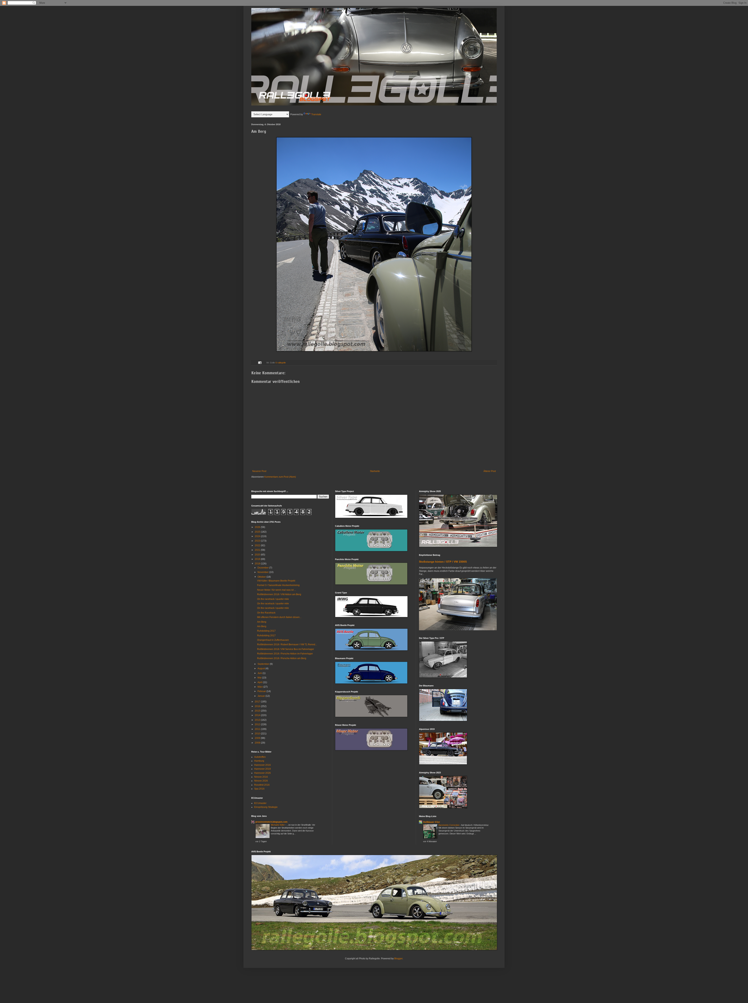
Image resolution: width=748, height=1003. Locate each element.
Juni (260, 673)
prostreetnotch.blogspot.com (271, 822)
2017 (258, 701)
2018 (258, 563)
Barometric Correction (449, 825)
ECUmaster (260, 803)
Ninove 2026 (261, 780)
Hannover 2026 (262, 773)
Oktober (262, 576)
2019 (258, 559)
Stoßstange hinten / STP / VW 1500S (443, 561)
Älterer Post (489, 471)
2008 (258, 742)
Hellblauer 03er (431, 822)
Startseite (375, 471)
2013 (258, 720)
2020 (258, 554)
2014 (258, 715)
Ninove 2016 (261, 776)
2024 (258, 536)
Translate (316, 114)
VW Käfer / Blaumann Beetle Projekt (276, 580)
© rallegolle (280, 362)
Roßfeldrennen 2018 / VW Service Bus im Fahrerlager (285, 649)
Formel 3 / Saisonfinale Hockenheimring (278, 585)
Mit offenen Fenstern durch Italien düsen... (279, 617)
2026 (258, 527)
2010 (258, 733)
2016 (258, 706)
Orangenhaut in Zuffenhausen (273, 640)
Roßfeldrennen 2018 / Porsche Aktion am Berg (281, 658)
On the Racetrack (266, 612)
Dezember (263, 567)
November (263, 572)
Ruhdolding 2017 (266, 630)
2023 (258, 540)
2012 (258, 724)
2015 (258, 710)
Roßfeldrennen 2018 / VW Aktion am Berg (279, 594)
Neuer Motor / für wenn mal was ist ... (276, 590)
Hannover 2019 (262, 769)
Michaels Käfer (278, 825)
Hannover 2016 (262, 765)
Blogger (398, 958)
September (264, 664)
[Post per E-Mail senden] (259, 362)
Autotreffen (260, 757)
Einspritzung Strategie (266, 807)
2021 (258, 550)
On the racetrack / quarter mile (273, 599)
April (260, 682)
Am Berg (261, 622)
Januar (262, 696)
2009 (258, 738)
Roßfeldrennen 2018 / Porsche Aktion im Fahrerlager (285, 653)
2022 (258, 545)
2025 (258, 531)
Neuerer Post (259, 471)
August (262, 668)
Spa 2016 (259, 788)
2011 (258, 729)
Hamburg (259, 761)
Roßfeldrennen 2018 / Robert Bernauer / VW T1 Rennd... (287, 644)
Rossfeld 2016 (262, 784)
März (260, 686)
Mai (260, 677)
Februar (262, 691)
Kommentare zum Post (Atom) (280, 476)
